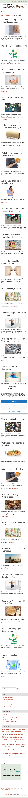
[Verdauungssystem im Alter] (14, 296)
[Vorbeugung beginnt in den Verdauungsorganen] (14, 349)
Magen (23, 744)
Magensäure (12, 746)
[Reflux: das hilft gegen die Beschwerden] (14, 639)
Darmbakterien (10, 737)
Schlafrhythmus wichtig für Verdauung (11, 719)
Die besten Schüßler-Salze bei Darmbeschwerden (13, 717)
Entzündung (14, 741)
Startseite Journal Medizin (8, 697)
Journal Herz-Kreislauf (8, 701)
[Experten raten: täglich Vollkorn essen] (14, 504)
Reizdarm (20, 749)
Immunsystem (11, 744)
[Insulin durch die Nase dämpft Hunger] (14, 271)
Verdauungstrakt (20, 753)
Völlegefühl (9, 755)
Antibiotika (4, 729)
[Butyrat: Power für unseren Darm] (14, 532)
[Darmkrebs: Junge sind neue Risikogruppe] (14, 30)
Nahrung (7, 749)
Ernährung (5, 744)
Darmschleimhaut (11, 739)
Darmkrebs (5, 739)
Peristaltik (17, 749)
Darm (4, 737)
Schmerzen (9, 751)
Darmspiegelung (17, 739)
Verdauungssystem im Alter (13, 289)
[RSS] (24, 5)
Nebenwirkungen (12, 749)
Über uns (14, 1)
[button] (26, 387)
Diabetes (23, 739)
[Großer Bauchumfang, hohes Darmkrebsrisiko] (14, 245)
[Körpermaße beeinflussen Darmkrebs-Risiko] (14, 585)
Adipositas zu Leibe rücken (13, 469)
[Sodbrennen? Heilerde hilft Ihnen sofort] (14, 611)
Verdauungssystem (12, 753)
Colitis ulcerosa (18, 734)
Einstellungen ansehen (14, 408)
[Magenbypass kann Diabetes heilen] (14, 665)
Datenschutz (19, 788)
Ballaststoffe (14, 729)
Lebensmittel (17, 744)
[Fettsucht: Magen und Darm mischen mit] (14, 323)
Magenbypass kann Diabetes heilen (10, 714)
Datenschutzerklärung (12, 411)
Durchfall (9, 742)
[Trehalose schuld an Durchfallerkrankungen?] (14, 135)
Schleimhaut (4, 751)
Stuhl (24, 751)
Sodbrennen (14, 751)
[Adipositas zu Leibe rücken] (14, 477)
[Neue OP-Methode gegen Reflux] (14, 107)
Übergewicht (18, 755)
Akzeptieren (14, 401)
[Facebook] (23, 5)
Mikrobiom (17, 746)
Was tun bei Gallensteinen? (13, 419)
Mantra (18, 794)
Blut (24, 729)
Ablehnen (14, 405)
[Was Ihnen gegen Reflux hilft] (14, 53)
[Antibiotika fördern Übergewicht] (14, 377)
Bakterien (8, 729)
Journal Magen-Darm (5, 15)
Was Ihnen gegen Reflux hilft (14, 46)
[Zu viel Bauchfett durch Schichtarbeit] (14, 191)
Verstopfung (4, 755)
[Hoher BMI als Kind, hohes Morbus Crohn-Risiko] (14, 219)
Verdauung (5, 753)
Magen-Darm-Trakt (6, 746)
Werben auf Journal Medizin (6, 789)
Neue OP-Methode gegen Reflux (10, 721)
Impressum (19, 411)
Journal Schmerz (7, 706)
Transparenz (19, 1)
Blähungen (5, 731)
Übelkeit (13, 755)
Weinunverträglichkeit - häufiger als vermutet (12, 715)
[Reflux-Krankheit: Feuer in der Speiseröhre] (14, 80)
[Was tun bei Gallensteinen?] (14, 427)
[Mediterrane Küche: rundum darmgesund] (14, 558)
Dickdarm (4, 741)
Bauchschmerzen (20, 729)
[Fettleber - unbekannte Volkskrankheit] (14, 163)
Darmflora (18, 737)
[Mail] (26, 5)
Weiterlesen (18, 39)
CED (9, 731)
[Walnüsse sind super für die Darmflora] (14, 453)
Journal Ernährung (8, 704)
